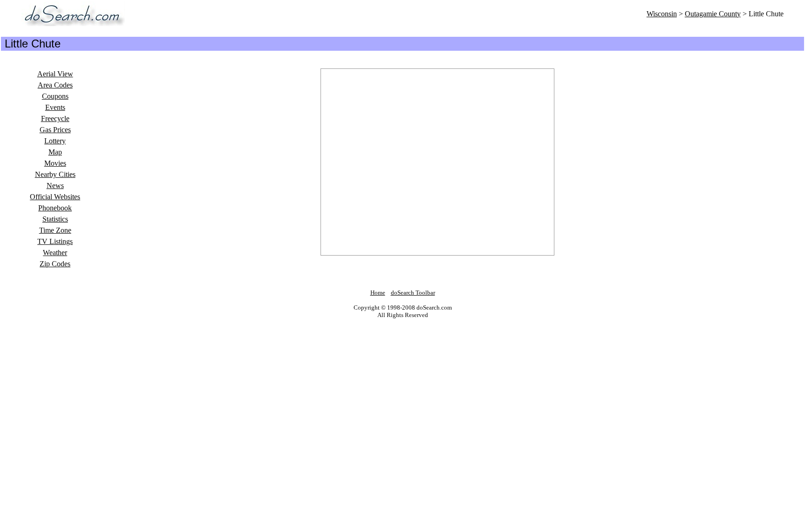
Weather (55, 253)
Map (55, 152)
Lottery (55, 141)
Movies (55, 163)
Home (377, 292)
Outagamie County (713, 14)
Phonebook (55, 208)
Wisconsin (662, 14)
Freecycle (55, 118)
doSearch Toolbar (413, 292)
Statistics (55, 219)
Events (55, 107)
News (55, 185)
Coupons (55, 96)
